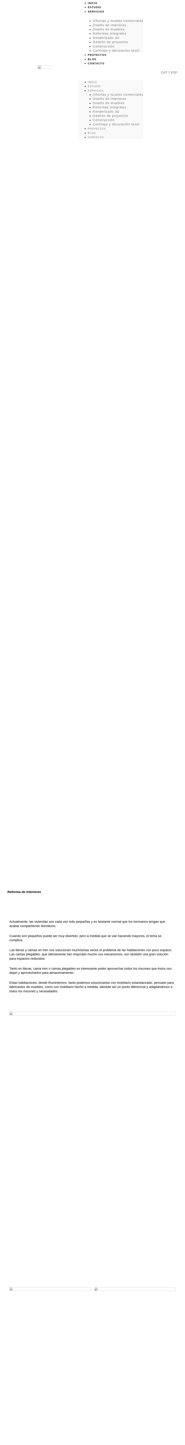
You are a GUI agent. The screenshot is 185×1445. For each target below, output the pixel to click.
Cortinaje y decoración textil (116, 50)
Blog (92, 59)
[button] (110, 72)
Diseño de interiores (109, 25)
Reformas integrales (109, 33)
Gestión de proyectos (110, 42)
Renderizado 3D (106, 38)
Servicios (96, 11)
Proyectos (97, 54)
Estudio (94, 7)
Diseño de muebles (108, 29)
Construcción (104, 46)
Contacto (96, 63)
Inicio (92, 3)
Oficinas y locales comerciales (118, 21)
